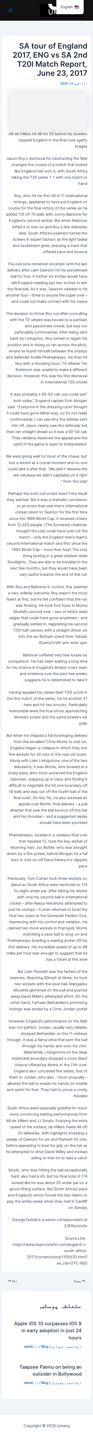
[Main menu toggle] (10, 10)
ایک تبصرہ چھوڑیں (66, 1346)
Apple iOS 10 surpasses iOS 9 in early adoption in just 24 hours (48, 1330)
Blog (44, 1346)
